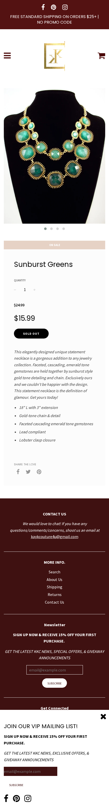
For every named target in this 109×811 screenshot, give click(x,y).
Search (54, 571)
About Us (54, 579)
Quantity (20, 280)
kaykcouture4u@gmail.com (54, 536)
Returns (55, 594)
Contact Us (54, 602)
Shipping (54, 586)
